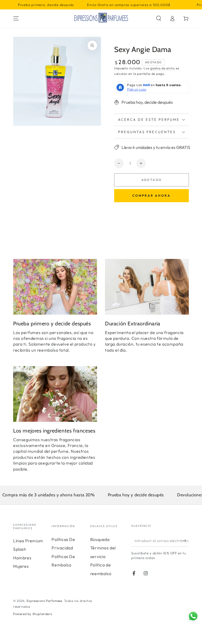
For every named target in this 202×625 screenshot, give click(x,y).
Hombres (22, 557)
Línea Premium (28, 540)
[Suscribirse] (186, 540)
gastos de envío (162, 68)
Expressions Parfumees (44, 601)
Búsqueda (100, 539)
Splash (19, 549)
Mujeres (21, 566)
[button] (158, 18)
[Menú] (16, 18)
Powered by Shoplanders (32, 614)
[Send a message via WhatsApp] (193, 616)
